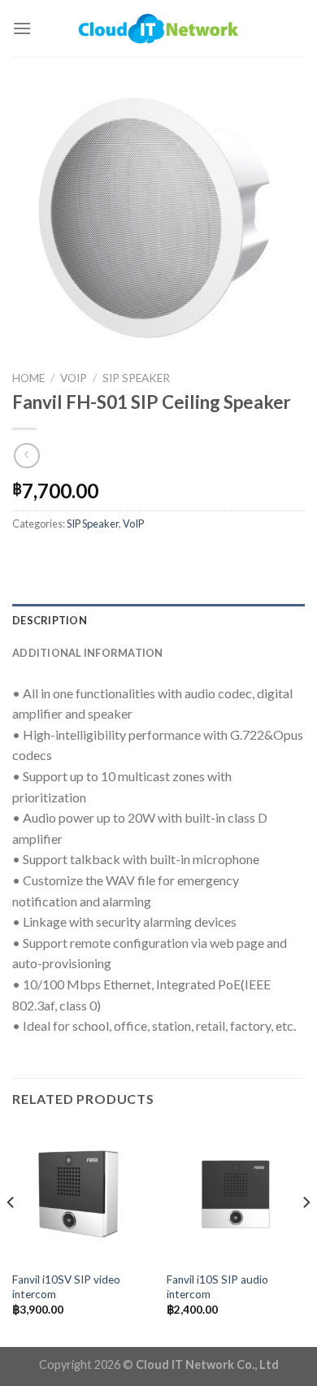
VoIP (73, 378)
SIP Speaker (136, 378)
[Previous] (11, 1234)
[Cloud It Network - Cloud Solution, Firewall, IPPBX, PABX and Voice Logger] (158, 28)
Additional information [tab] (87, 652)
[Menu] (22, 28)
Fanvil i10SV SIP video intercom (66, 1287)
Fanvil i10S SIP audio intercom (217, 1287)
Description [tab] (49, 620)
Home (28, 378)
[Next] (305, 1234)
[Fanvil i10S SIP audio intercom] (236, 1194)
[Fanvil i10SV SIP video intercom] (81, 1194)
